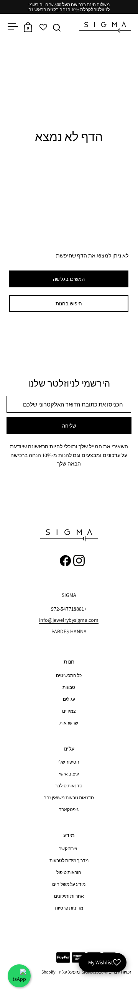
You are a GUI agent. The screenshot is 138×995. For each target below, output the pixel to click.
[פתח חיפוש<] (57, 27)
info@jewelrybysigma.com (69, 619)
